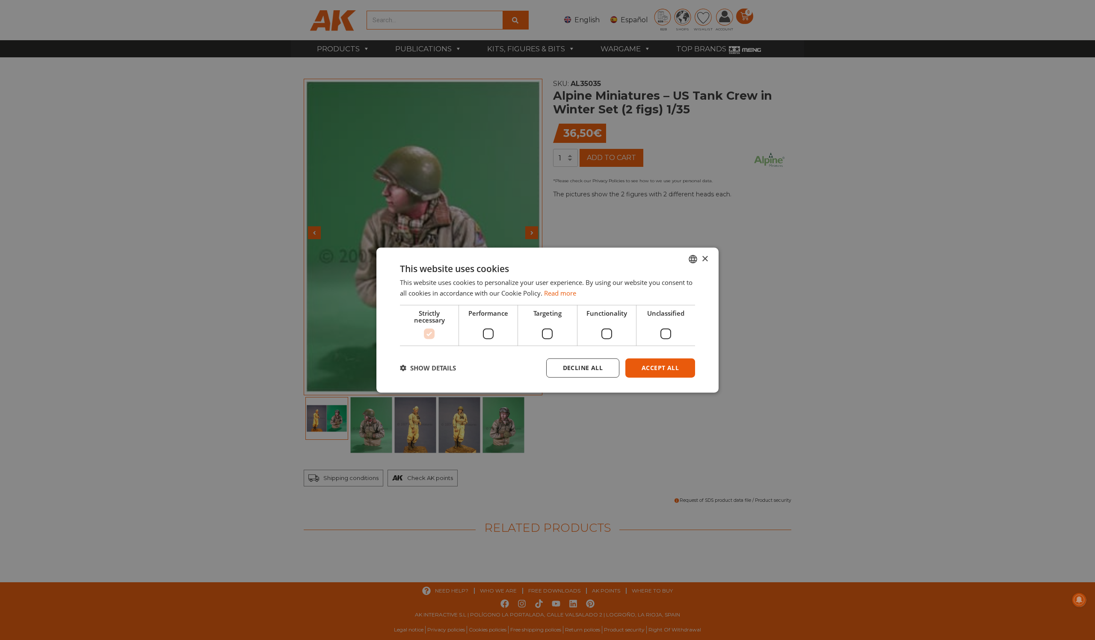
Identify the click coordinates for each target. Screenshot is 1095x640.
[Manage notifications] (1079, 600)
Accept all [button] (660, 368)
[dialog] (547, 320)
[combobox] (693, 259)
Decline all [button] (583, 368)
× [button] (704, 258)
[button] (428, 368)
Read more (560, 293)
